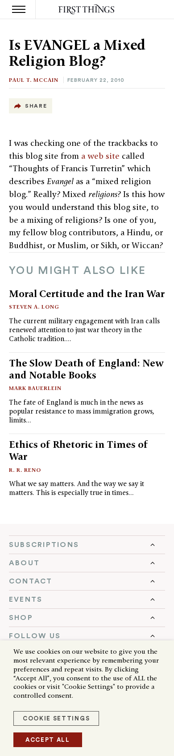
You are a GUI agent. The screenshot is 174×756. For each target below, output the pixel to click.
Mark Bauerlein (35, 388)
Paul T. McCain (33, 79)
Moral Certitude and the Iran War (87, 293)
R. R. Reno (25, 469)
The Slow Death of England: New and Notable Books (86, 369)
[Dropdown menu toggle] (87, 545)
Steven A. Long (34, 306)
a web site (100, 156)
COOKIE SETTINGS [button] (56, 718)
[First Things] (87, 9)
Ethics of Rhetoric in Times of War (78, 450)
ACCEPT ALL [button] (47, 740)
